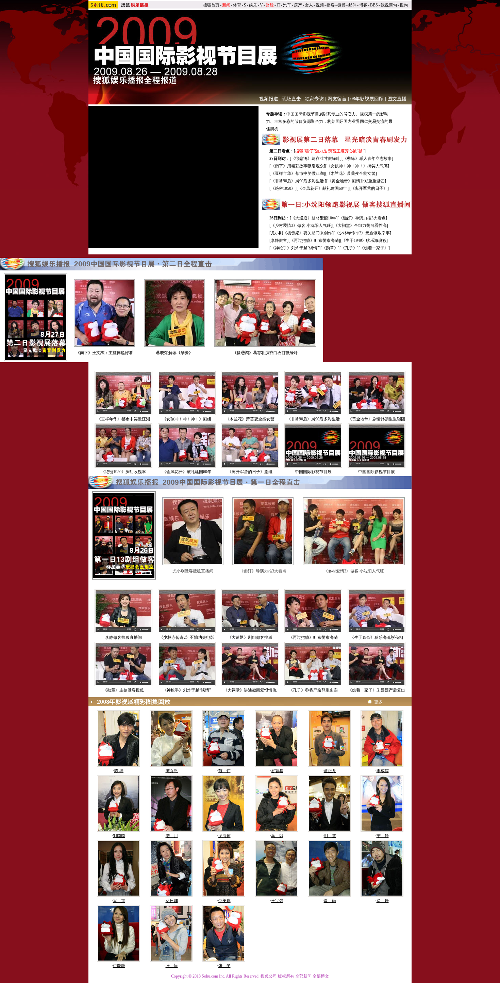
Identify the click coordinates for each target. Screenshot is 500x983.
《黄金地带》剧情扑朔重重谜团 (356, 181)
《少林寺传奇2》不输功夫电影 (186, 637)
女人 (309, 5)
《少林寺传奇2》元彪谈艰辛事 (362, 233)
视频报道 (268, 98)
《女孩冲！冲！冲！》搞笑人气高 (357, 166)
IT (278, 5)
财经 (270, 5)
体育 (237, 5)
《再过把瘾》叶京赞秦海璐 (314, 240)
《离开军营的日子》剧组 (252, 471)
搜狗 (404, 5)
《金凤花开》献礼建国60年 (323, 188)
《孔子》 (349, 248)
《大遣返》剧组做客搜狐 (250, 637)
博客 (363, 5)
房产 (298, 5)
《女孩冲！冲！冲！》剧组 (186, 419)
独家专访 (314, 98)
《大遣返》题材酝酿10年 (313, 218)
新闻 (226, 5)
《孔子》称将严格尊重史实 (313, 690)
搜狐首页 (211, 5)
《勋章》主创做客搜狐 (123, 690)
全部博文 (321, 976)
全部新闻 (303, 976)
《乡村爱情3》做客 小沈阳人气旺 (301, 225)
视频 (320, 5)
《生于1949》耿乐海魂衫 (363, 240)
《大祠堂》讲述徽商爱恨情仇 (250, 690)
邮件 (352, 5)
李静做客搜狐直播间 (123, 637)
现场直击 (291, 98)
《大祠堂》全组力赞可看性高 (360, 225)
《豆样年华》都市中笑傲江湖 (297, 173)
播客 (331, 5)
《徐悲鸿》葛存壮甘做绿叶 (315, 158)
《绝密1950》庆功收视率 (123, 471)
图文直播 (396, 98)
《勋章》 (330, 248)
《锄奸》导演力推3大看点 (362, 218)
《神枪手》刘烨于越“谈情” (187, 690)
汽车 (287, 5)
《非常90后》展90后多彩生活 (298, 181)
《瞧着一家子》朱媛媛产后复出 (376, 690)
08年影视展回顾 (367, 98)
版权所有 (286, 976)
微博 (341, 5)
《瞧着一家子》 (374, 248)
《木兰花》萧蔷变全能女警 (351, 173)
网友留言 (337, 98)
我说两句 (389, 5)
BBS (374, 5)
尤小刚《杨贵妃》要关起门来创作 (301, 233)
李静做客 (279, 240)
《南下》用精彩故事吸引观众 (297, 166)
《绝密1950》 (283, 188)
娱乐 (253, 5)
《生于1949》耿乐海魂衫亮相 (376, 637)
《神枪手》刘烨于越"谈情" (295, 248)
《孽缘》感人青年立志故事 (367, 158)
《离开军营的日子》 (369, 188)
